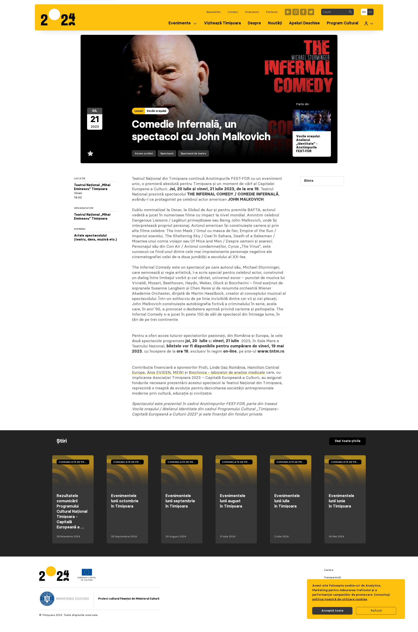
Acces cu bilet (144, 153)
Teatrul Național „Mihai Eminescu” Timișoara (92, 187)
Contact (233, 12)
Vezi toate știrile (347, 441)
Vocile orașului (156, 111)
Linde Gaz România (227, 368)
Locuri (139, 111)
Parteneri (272, 12)
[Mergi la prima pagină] (60, 17)
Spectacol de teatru (193, 153)
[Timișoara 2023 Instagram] (295, 12)
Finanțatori (252, 12)
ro (364, 12)
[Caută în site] (350, 12)
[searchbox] (334, 12)
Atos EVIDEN (159, 373)
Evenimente (180, 23)
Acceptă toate (332, 610)
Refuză (376, 610)
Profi (203, 368)
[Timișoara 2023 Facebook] (303, 12)
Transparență (332, 577)
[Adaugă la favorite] (90, 153)
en (370, 12)
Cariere (328, 570)
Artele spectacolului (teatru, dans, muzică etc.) (95, 237)
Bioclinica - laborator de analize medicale (227, 373)
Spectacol (166, 153)
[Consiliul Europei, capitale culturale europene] (87, 580)
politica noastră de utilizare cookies (339, 599)
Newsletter (214, 12)
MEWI (178, 373)
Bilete (309, 180)
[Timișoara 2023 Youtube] (288, 12)
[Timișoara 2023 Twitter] (311, 12)
